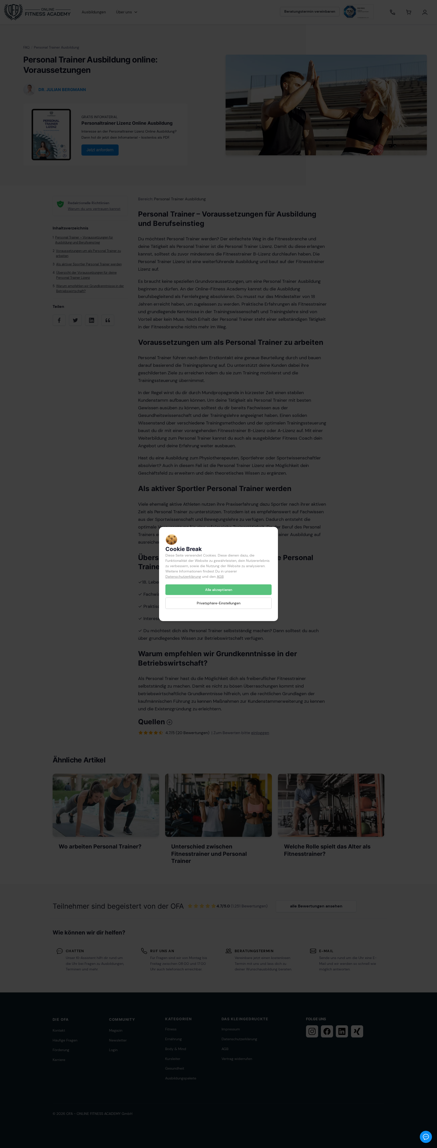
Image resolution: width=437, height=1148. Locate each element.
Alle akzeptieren (218, 589)
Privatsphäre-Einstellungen (219, 603)
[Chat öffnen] (426, 1137)
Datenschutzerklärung (183, 576)
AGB (220, 576)
